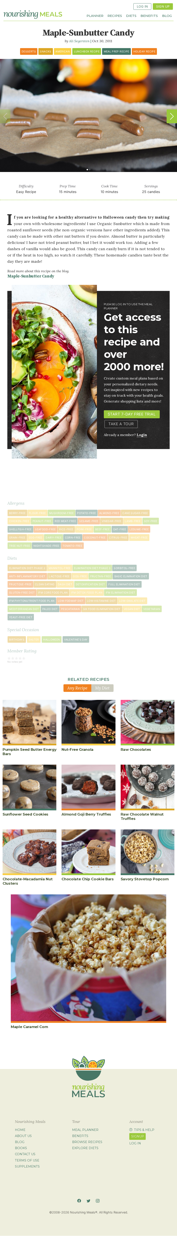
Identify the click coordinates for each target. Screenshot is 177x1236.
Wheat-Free (139, 537)
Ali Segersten (79, 41)
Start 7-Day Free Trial (132, 414)
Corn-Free (73, 537)
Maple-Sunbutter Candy (30, 276)
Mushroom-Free (61, 513)
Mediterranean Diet (24, 609)
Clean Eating (44, 584)
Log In (142, 6)
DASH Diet (65, 584)
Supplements (27, 1166)
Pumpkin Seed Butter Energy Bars (29, 751)
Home (20, 1130)
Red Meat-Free (65, 521)
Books (21, 1148)
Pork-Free (84, 529)
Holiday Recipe (144, 51)
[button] (172, 116)
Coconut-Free (95, 537)
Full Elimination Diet (124, 584)
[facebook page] (79, 1201)
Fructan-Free (100, 576)
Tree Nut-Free (19, 545)
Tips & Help (144, 1130)
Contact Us (25, 1154)
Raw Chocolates (136, 749)
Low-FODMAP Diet (71, 600)
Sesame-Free (88, 521)
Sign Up (162, 6)
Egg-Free (35, 537)
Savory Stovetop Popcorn (145, 879)
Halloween (51, 639)
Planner (95, 15)
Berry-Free (17, 513)
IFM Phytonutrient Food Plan (32, 600)
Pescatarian (70, 609)
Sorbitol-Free (124, 568)
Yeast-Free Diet (20, 617)
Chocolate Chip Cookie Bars (88, 879)
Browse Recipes (87, 1142)
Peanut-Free (42, 521)
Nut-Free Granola (77, 749)
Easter (34, 639)
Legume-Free (139, 529)
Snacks (45, 51)
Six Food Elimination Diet (102, 609)
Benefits (149, 15)
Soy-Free (150, 521)
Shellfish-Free (20, 529)
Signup (137, 1136)
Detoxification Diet (90, 584)
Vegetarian (151, 609)
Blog (167, 15)
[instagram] (98, 1201)
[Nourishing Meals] (32, 14)
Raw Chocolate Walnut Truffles (142, 816)
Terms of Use (27, 1160)
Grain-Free (17, 537)
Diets (131, 15)
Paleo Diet (50, 609)
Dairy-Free (54, 537)
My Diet (102, 688)
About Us (23, 1136)
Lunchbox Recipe (87, 51)
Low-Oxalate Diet (132, 600)
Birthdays (16, 639)
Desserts (29, 51)
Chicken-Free (19, 521)
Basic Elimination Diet (130, 576)
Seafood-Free (45, 529)
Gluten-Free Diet (22, 592)
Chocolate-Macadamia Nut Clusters (27, 881)
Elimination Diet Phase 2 (27, 568)
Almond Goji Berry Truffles (86, 814)
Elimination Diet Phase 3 (92, 568)
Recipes (114, 15)
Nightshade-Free (46, 545)
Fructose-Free (20, 584)
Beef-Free (102, 529)
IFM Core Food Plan (53, 592)
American (62, 51)
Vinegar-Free (111, 521)
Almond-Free (109, 513)
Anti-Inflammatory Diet (27, 576)
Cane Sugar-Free (135, 513)
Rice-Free (66, 529)
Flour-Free (37, 513)
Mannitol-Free (60, 568)
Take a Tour (121, 424)
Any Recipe (77, 688)
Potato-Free (86, 513)
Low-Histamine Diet (101, 600)
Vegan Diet (132, 609)
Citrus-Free (118, 537)
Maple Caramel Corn (29, 1027)
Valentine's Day (75, 639)
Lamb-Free (133, 521)
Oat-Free (119, 529)
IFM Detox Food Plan (86, 592)
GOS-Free (80, 576)
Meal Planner (85, 1130)
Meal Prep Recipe (116, 51)
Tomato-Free (72, 545)
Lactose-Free (59, 576)
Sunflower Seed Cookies (25, 814)
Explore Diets (85, 1148)
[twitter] (88, 1201)
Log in (135, 1143)
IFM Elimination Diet (120, 592)
